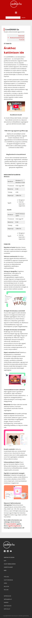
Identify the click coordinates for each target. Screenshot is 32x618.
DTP (5, 560)
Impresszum (7, 596)
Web (5, 570)
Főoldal (6, 576)
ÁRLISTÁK (6, 586)
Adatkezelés (7, 605)
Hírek (5, 583)
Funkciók (21, 40)
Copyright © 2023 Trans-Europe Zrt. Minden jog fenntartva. (16, 615)
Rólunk (6, 589)
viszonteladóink (11, 524)
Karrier (6, 602)
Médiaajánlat (8, 599)
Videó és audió (8, 567)
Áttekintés (21, 36)
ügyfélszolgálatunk (14, 526)
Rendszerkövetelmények (17, 38)
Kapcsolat (7, 609)
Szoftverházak (8, 580)
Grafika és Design (9, 557)
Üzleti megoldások (10, 564)
